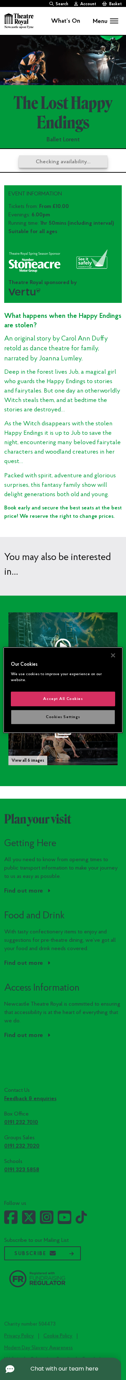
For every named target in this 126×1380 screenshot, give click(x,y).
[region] (63, 690)
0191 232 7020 (22, 1146)
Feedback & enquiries (30, 1098)
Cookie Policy (57, 1336)
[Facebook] (11, 1221)
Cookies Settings (63, 717)
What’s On (65, 21)
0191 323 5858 (21, 1169)
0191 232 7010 (21, 1122)
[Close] (113, 655)
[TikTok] (81, 1220)
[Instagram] (47, 1221)
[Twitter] (29, 1221)
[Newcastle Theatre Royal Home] (19, 20)
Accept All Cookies (63, 698)
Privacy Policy (19, 1336)
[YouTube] (64, 1221)
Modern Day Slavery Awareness (38, 1348)
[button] (63, 646)
